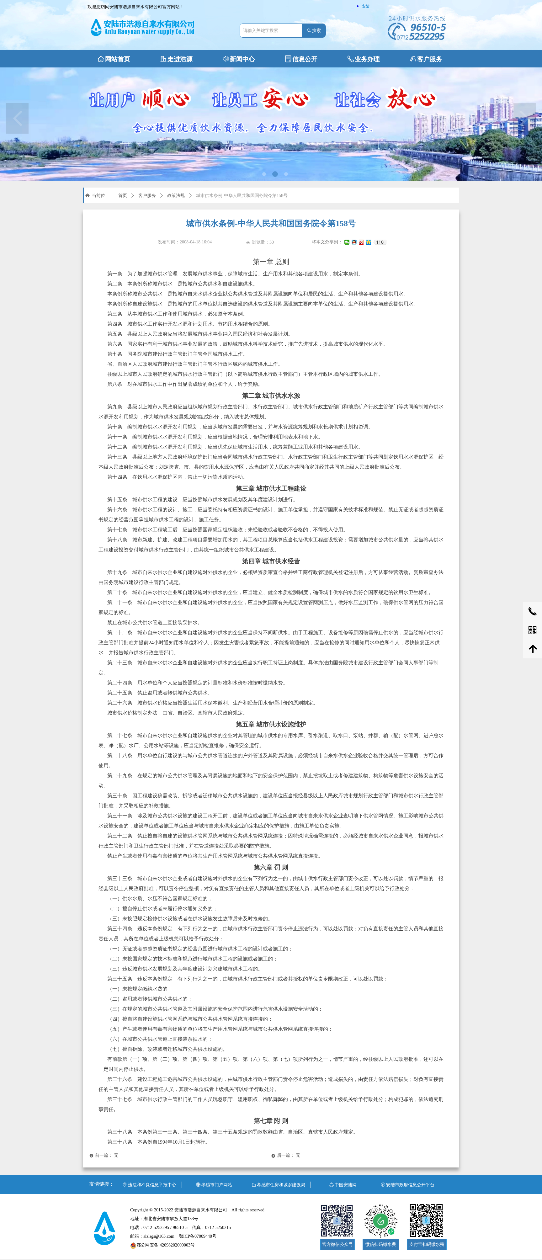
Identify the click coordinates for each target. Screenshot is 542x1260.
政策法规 (176, 195)
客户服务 (147, 195)
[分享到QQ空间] (368, 242)
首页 (122, 195)
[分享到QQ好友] (354, 242)
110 (380, 242)
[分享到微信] (347, 242)
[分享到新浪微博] (361, 242)
